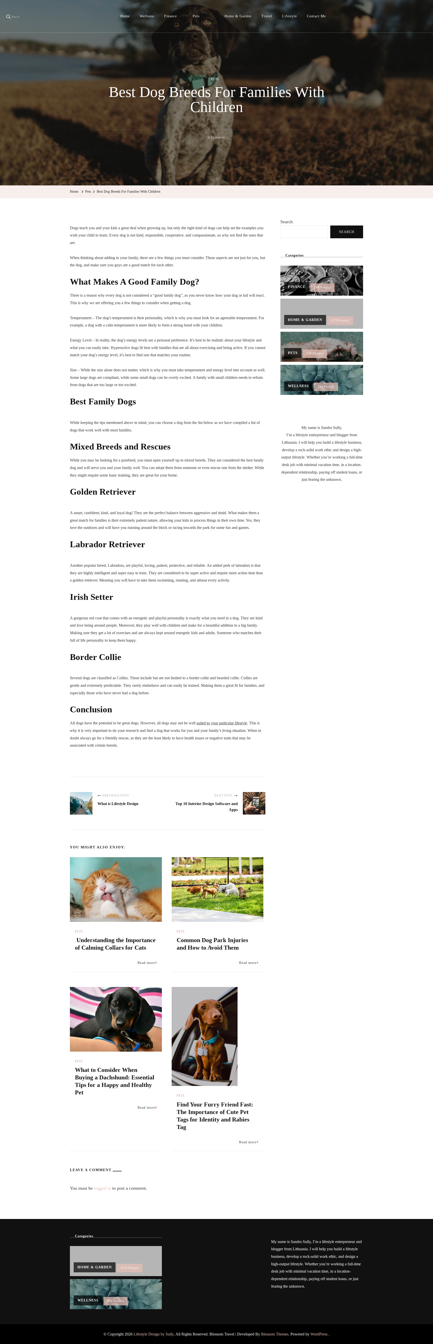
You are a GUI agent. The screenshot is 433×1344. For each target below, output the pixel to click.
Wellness (147, 16)
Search (286, 221)
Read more (146, 963)
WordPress (319, 1334)
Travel (266, 16)
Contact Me (316, 16)
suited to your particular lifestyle (221, 723)
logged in (102, 1188)
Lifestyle (289, 16)
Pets (196, 16)
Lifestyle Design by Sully (154, 1334)
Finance (170, 16)
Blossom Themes (274, 1334)
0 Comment (216, 138)
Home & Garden (238, 16)
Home (125, 16)
